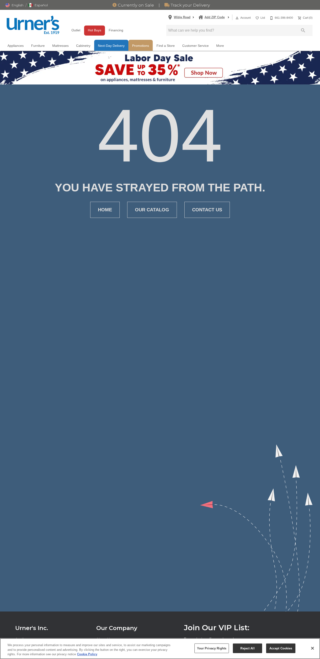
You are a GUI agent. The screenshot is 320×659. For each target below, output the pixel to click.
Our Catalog (152, 209)
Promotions (140, 46)
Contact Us (207, 209)
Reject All (247, 648)
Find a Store (165, 46)
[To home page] (33, 24)
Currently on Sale (135, 5)
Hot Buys (94, 30)
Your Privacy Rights (211, 648)
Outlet (75, 30)
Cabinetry (83, 46)
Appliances (15, 46)
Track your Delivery (190, 5)
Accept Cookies (280, 648)
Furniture (38, 46)
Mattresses (60, 46)
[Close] (312, 648)
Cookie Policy (87, 654)
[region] (160, 648)
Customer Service (195, 46)
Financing (116, 30)
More (220, 46)
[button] (14, 5)
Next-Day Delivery (111, 46)
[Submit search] (303, 30)
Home (105, 209)
